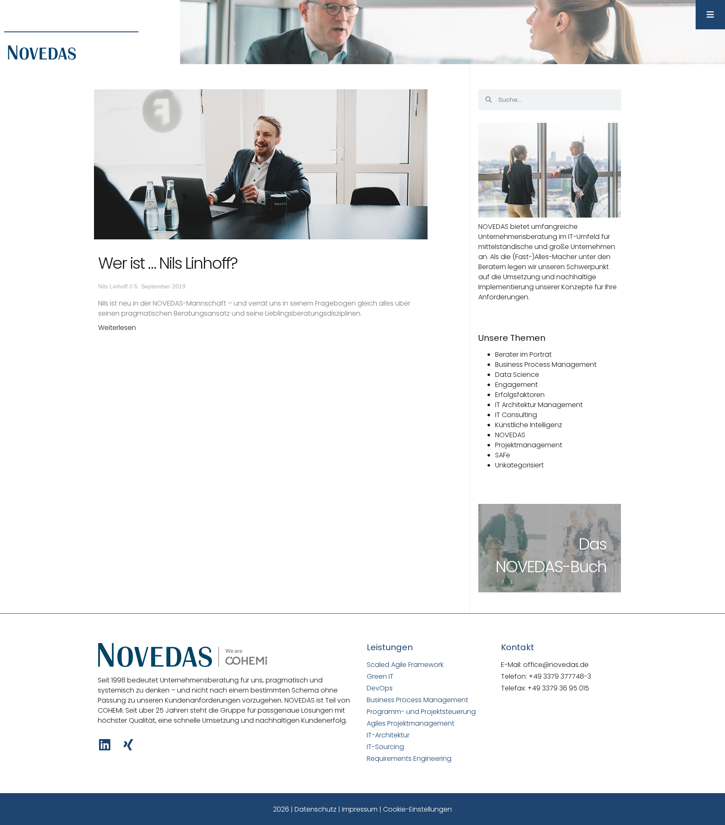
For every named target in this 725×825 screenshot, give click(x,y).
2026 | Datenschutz (304, 809)
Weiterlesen (117, 327)
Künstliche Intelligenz (528, 425)
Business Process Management (546, 364)
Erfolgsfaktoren (520, 395)
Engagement (516, 384)
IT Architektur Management (539, 405)
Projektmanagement (528, 445)
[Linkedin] (104, 744)
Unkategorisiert (519, 465)
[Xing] (128, 744)
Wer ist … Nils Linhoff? (167, 263)
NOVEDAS (510, 435)
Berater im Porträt (523, 354)
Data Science (517, 374)
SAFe (502, 455)
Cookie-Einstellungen (417, 809)
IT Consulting (516, 415)
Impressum (360, 809)
